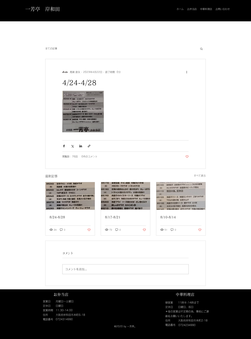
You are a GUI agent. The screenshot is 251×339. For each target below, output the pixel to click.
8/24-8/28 (57, 217)
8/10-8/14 (168, 217)
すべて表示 (200, 175)
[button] (201, 48)
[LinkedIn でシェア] (80, 146)
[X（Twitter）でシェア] (72, 146)
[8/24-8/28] (70, 196)
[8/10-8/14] (181, 196)
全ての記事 (51, 48)
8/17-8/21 (113, 217)
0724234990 (187, 325)
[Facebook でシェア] (64, 146)
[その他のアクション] (187, 72)
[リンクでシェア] (89, 146)
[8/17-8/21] (125, 196)
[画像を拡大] (83, 111)
